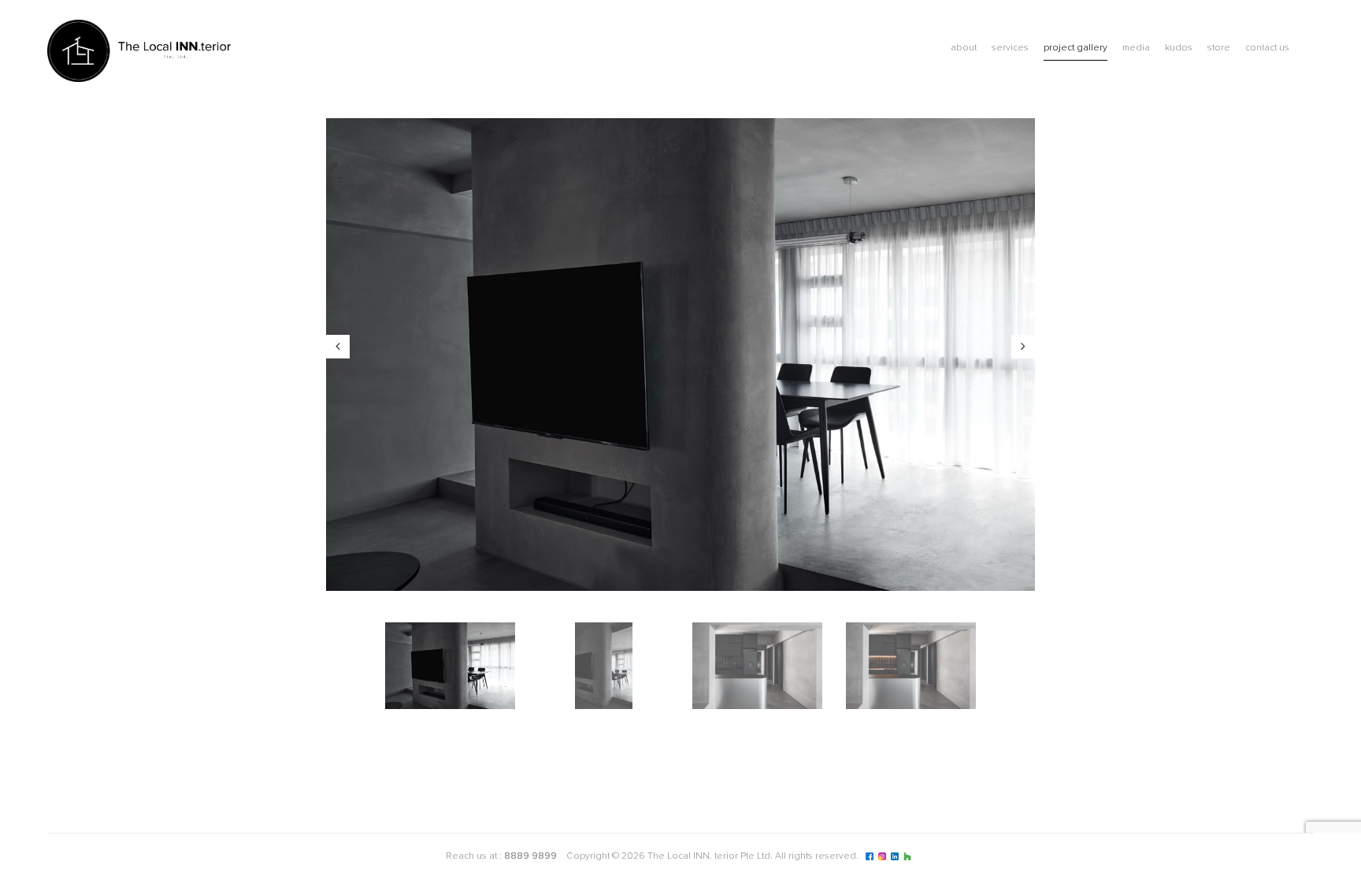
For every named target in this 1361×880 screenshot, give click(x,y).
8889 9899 (530, 856)
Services (1010, 48)
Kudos (1178, 48)
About (964, 48)
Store (1218, 48)
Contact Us (1267, 48)
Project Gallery (1075, 48)
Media (1136, 48)
